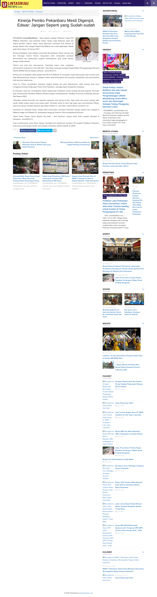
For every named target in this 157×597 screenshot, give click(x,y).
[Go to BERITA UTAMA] (143, 131)
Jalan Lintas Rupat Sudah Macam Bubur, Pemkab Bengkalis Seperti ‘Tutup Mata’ (128, 506)
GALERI (115, 75)
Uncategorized (115, 82)
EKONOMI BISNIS (114, 72)
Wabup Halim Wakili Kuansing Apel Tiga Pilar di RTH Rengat (134, 33)
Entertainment (107, 75)
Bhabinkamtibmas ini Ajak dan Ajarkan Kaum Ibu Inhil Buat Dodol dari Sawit (112, 313)
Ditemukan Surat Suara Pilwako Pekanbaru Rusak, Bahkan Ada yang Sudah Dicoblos (36, 144)
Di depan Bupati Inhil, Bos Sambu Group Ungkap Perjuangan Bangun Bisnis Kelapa (129, 384)
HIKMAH (122, 75)
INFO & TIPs (107, 3)
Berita (105, 72)
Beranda (17, 12)
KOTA (120, 80)
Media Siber (127, 3)
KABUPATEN (107, 80)
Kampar (115, 80)
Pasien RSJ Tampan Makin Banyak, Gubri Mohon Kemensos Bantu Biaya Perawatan (129, 484)
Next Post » (94, 137)
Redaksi (117, 3)
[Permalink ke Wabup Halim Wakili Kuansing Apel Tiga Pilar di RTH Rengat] (134, 21)
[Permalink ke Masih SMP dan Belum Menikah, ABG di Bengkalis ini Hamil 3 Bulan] (108, 437)
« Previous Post (19, 137)
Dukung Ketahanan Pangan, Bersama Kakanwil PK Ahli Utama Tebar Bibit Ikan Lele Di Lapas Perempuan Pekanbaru (137, 202)
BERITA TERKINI (28, 12)
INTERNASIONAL (123, 77)
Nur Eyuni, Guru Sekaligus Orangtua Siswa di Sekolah (132, 312)
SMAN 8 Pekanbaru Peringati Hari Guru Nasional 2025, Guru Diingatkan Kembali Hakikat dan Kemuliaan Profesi (112, 37)
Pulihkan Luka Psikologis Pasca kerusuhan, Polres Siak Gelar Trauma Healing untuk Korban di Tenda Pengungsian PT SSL (116, 206)
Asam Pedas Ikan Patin (124, 403)
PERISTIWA (61, 3)
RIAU (78, 3)
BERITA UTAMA (49, 3)
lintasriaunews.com (86, 593)
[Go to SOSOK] (143, 289)
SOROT (71, 3)
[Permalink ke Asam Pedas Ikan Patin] (108, 406)
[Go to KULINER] (143, 552)
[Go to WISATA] (143, 323)
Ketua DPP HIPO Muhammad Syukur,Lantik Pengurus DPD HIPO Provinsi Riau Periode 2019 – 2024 (129, 527)
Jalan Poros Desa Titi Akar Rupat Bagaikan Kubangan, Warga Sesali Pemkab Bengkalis (128, 280)
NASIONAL (89, 3)
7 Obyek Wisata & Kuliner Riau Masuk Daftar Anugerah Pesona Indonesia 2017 (127, 367)
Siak (104, 198)
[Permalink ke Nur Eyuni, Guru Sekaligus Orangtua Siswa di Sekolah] (134, 299)
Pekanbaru (39, 12)
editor (44, 31)
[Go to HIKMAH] (143, 50)
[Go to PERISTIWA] (143, 172)
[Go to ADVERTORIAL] (143, 11)
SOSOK (98, 3)
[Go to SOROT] (143, 234)
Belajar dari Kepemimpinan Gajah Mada (118, 459)
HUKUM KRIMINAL (109, 77)
